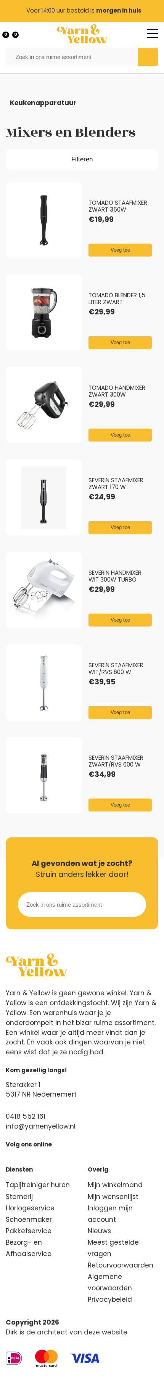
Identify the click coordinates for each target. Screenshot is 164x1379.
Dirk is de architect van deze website (66, 1332)
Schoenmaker (29, 1219)
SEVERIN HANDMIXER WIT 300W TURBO (114, 576)
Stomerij (19, 1196)
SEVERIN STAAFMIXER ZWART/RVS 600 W (115, 761)
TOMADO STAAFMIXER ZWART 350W (117, 206)
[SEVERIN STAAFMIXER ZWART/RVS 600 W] (44, 775)
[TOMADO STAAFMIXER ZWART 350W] (44, 220)
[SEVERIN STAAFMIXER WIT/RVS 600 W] (44, 682)
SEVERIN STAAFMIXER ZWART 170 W (115, 483)
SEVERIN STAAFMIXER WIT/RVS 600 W (115, 668)
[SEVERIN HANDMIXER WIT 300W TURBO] (44, 590)
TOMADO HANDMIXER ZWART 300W (116, 391)
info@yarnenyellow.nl (41, 1126)
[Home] (82, 33)
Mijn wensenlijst (113, 1196)
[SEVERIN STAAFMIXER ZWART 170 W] (44, 497)
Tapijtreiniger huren (38, 1184)
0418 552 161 (25, 1116)
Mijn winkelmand (115, 1184)
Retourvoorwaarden (120, 1265)
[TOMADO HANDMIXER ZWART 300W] (44, 405)
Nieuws (99, 1231)
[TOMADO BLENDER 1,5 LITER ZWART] (44, 312)
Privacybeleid (110, 1299)
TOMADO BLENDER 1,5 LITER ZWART (116, 298)
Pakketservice (28, 1231)
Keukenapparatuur (43, 102)
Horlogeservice (30, 1208)
